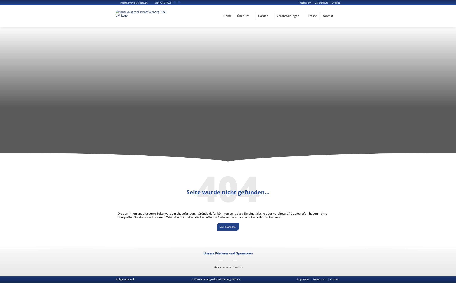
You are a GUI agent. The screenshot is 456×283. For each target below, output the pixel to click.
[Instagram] (179, 2)
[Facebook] (174, 2)
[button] (336, 3)
